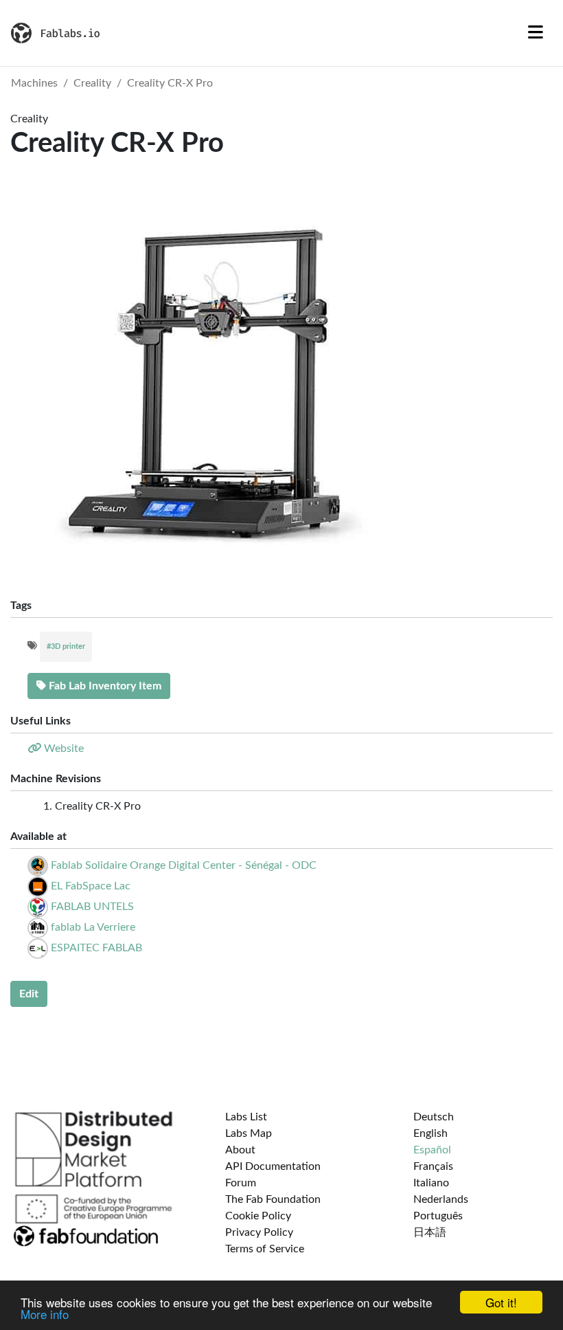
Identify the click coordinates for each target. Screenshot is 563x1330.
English (430, 1133)
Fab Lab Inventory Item (103, 685)
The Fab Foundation (273, 1199)
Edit (28, 993)
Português (438, 1215)
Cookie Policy (258, 1215)
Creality (92, 83)
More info (45, 1313)
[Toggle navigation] (535, 33)
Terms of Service (264, 1248)
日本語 (429, 1232)
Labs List (246, 1116)
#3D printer (66, 646)
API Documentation (273, 1166)
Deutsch (433, 1116)
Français (433, 1166)
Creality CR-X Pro (170, 83)
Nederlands (440, 1199)
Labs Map (248, 1133)
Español (432, 1149)
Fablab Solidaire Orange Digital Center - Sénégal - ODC (184, 865)
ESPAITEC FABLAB (96, 947)
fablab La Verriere (93, 927)
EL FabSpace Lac (90, 885)
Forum (240, 1182)
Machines (34, 83)
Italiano (431, 1182)
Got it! (501, 1302)
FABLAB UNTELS (92, 906)
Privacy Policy (259, 1232)
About (240, 1149)
